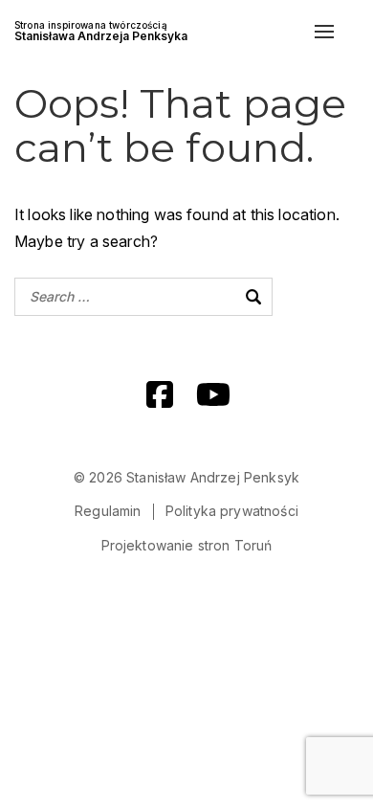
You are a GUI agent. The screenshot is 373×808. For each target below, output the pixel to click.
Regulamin (108, 511)
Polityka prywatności (231, 511)
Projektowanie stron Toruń (187, 545)
